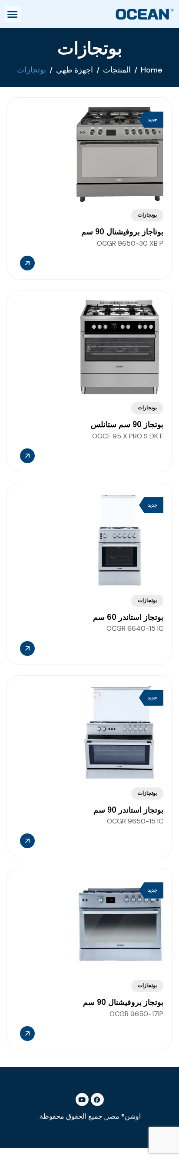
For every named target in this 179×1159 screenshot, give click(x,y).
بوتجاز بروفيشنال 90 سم (123, 1003)
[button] (12, 14)
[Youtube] (82, 1099)
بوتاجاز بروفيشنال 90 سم (122, 232)
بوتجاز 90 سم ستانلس (127, 425)
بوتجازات (147, 215)
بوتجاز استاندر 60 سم (128, 618)
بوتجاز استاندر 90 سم (128, 810)
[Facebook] (97, 1099)
